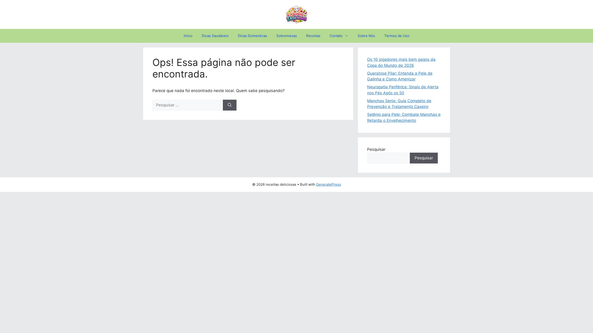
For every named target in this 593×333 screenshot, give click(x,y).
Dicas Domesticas (252, 36)
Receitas (313, 36)
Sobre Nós (366, 36)
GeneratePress (328, 184)
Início (188, 36)
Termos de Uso (396, 36)
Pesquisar (376, 149)
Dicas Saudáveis (215, 36)
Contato (336, 36)
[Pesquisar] (230, 105)
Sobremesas (286, 36)
